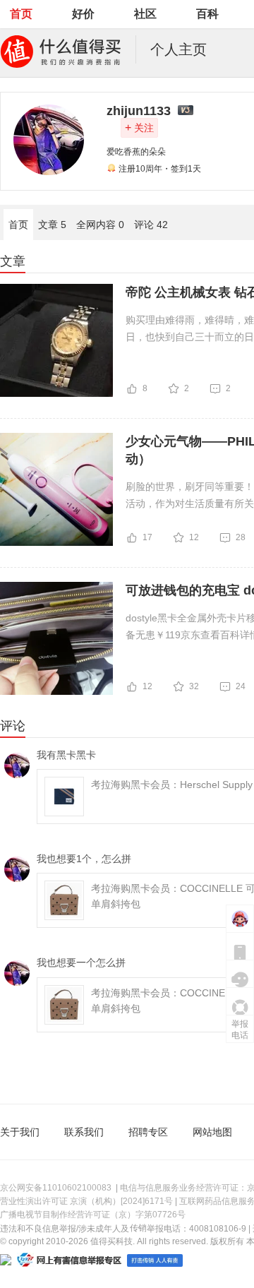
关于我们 (20, 1132)
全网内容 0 (100, 224)
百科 (207, 14)
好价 (83, 14)
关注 (139, 127)
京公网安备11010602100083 (55, 1188)
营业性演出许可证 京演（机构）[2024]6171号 (86, 1201)
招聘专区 (148, 1132)
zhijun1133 (139, 111)
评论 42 (151, 224)
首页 (21, 14)
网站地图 (212, 1132)
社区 (145, 14)
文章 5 (52, 224)
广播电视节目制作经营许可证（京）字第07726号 (93, 1215)
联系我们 (84, 1132)
